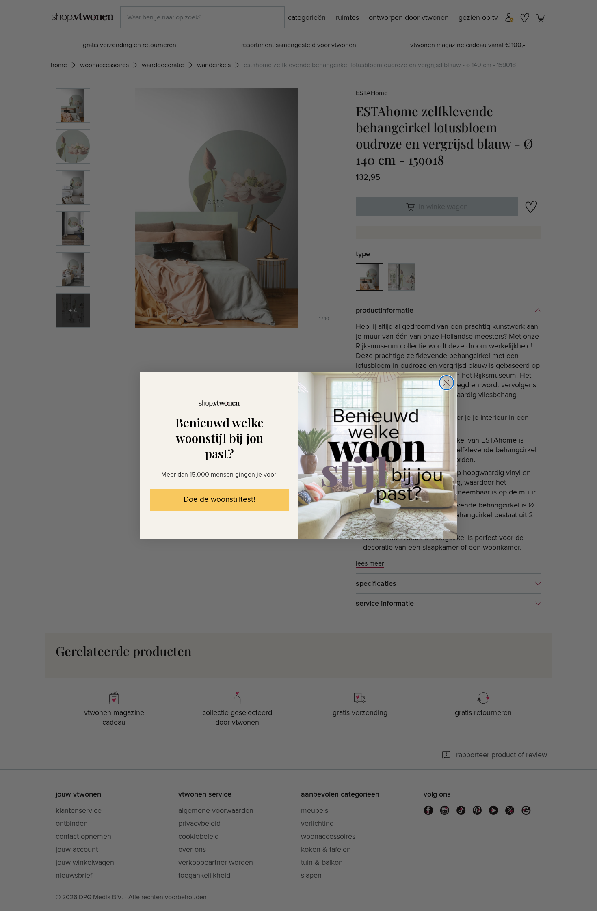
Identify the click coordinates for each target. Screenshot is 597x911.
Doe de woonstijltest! (219, 499)
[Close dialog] (446, 383)
